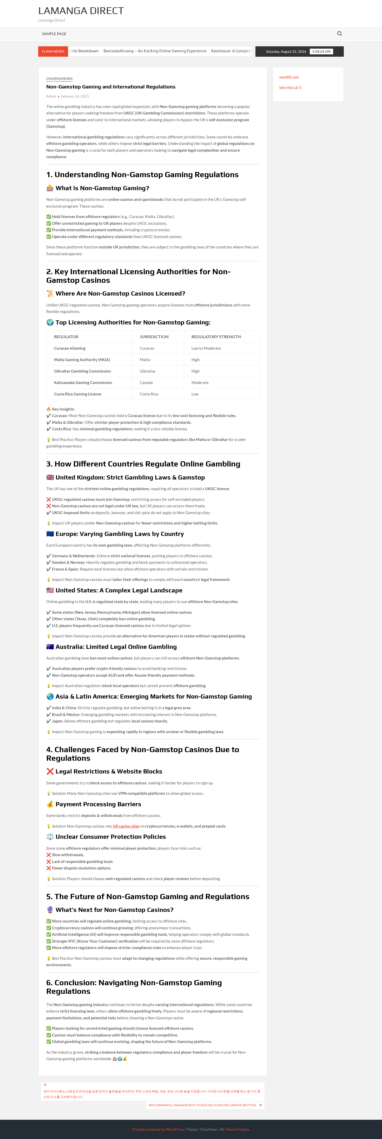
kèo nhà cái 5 (290, 87)
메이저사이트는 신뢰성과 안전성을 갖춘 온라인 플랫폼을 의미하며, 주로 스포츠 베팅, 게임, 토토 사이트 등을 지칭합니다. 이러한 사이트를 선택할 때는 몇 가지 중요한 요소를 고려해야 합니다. (152, 1093)
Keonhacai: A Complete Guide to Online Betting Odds (240, 51)
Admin (51, 96)
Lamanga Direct (81, 10)
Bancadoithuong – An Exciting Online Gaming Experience (136, 51)
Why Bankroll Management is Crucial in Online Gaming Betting (202, 1105)
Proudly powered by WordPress (158, 1129)
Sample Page (54, 33)
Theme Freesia (237, 1129)
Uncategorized (59, 78)
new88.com (289, 77)
